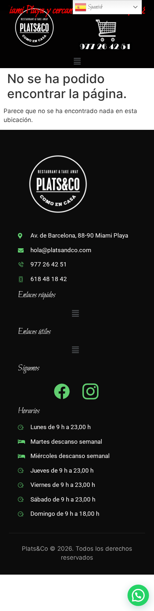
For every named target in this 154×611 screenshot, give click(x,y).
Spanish (94, 7)
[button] (77, 61)
